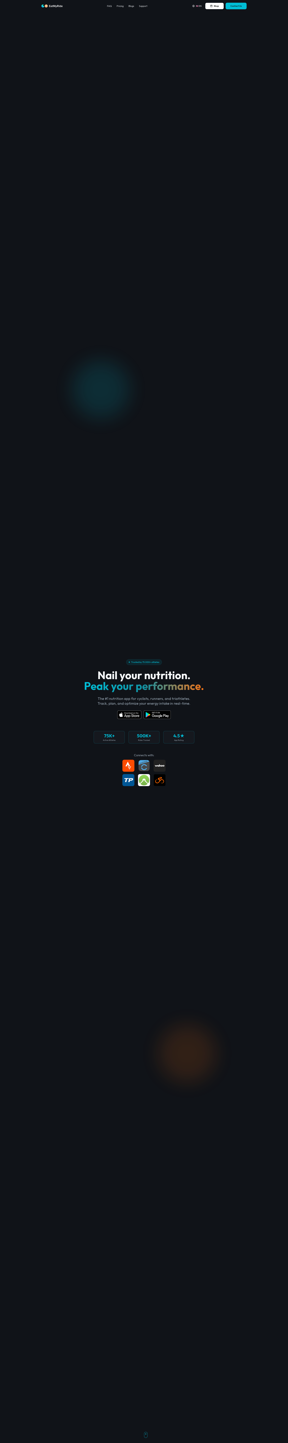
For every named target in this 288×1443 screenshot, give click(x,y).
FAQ (109, 5)
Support (143, 5)
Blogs (131, 5)
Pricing (120, 5)
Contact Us (236, 6)
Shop (216, 6)
